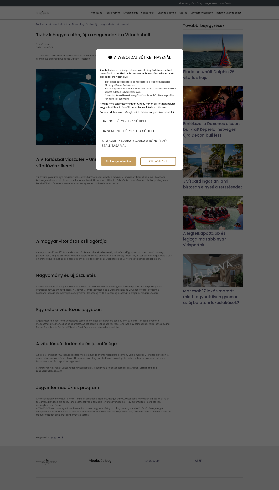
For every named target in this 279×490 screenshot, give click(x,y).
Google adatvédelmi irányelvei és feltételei (149, 112)
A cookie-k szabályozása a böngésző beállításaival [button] (134, 143)
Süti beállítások (158, 161)
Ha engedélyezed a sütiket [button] (124, 121)
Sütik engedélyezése (118, 161)
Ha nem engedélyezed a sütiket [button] (128, 131)
